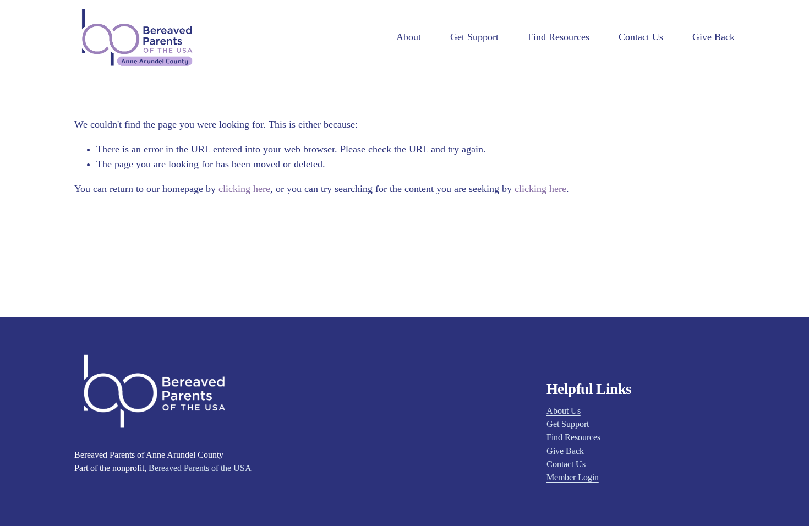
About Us (563, 411)
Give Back (713, 36)
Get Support (474, 36)
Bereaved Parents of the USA (200, 468)
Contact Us (641, 36)
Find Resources (558, 36)
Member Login (572, 478)
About (408, 36)
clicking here (244, 188)
